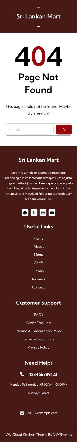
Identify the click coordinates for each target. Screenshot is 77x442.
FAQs (38, 314)
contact (38, 287)
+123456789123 (42, 374)
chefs (38, 263)
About (39, 246)
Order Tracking (38, 323)
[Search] (64, 129)
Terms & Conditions (38, 339)
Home (38, 238)
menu (38, 254)
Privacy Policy (38, 347)
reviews (38, 279)
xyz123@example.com (42, 413)
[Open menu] (38, 6)
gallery (38, 271)
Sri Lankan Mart (38, 16)
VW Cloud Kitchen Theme (26, 434)
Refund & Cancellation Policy (38, 331)
